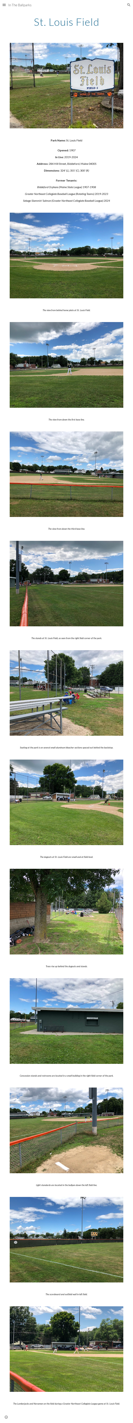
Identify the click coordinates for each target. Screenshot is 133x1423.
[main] (66, 22)
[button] (4, 5)
